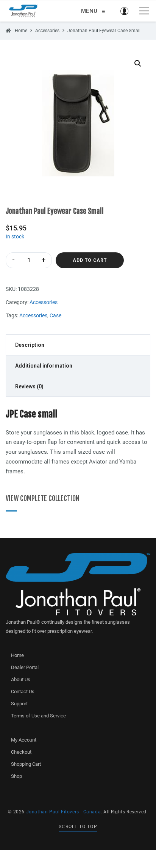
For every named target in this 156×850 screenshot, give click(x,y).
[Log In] (124, 11)
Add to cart (90, 260)
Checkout (21, 752)
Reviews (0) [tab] (29, 386)
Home (17, 655)
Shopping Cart (26, 764)
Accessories (44, 302)
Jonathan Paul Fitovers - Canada (63, 811)
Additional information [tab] (43, 366)
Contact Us (22, 691)
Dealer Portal (25, 667)
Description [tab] (29, 345)
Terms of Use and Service (38, 716)
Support (19, 703)
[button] (138, 63)
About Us (20, 679)
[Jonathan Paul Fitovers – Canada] (23, 11)
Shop (16, 776)
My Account (23, 740)
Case (55, 315)
